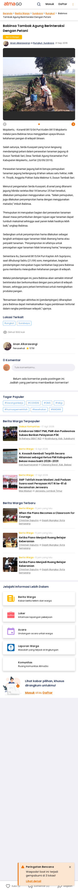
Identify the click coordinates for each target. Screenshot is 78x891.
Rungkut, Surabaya (43, 43)
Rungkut (50, 13)
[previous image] (5, 124)
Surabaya (37, 13)
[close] (70, 867)
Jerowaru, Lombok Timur (48, 490)
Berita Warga (22, 13)
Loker (21, 613)
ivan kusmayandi (28, 464)
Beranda (7, 13)
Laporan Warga (28, 646)
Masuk (50, 4)
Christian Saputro (29, 520)
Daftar (62, 4)
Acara (22, 630)
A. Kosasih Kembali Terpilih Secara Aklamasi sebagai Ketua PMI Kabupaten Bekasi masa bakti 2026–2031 (45, 457)
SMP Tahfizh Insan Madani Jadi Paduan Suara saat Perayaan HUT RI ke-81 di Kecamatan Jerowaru (45, 483)
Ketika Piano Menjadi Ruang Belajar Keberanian (42, 539)
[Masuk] (12, 686)
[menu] (73, 4)
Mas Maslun (25, 490)
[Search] (39, 4)
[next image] (73, 124)
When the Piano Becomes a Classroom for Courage (47, 515)
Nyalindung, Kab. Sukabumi (60, 438)
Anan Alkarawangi (20, 43)
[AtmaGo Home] (13, 4)
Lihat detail (33, 881)
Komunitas (25, 662)
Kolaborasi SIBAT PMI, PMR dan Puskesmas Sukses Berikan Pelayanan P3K (47, 433)
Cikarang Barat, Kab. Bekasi (56, 464)
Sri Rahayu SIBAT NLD (30, 438)
